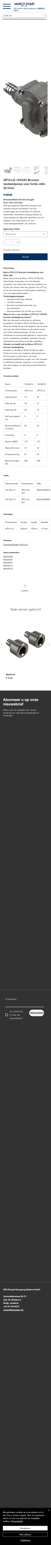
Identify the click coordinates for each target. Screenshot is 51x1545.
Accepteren (25, 1528)
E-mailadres (11, 945)
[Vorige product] (1, 590)
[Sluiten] (47, 1511)
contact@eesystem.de (13, 1256)
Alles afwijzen (25, 1534)
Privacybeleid (17, 1521)
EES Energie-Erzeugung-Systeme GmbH (21, 1235)
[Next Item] (43, 47)
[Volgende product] (49, 590)
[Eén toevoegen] (17, 147)
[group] (25, 597)
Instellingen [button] (25, 1540)
